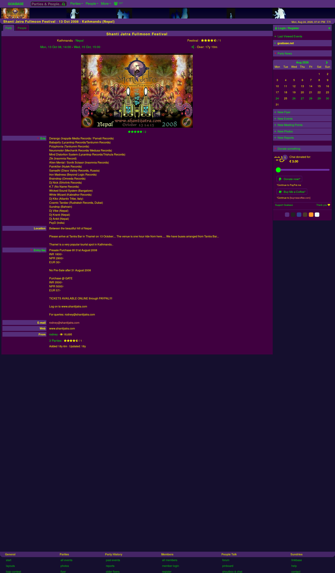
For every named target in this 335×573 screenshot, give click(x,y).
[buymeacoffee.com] (300, 197)
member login (170, 566)
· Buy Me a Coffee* (294, 192)
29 (319, 98)
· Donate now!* (291, 179)
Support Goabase (284, 204)
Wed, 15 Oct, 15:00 (87, 47)
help (294, 566)
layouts (10, 566)
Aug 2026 (302, 62)
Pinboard (227, 566)
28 (310, 98)
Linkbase (296, 560)
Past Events (113, 560)
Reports (110, 566)
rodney (53, 334)
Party (8, 28)
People (22, 28)
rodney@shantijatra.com (64, 323)
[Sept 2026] (327, 62)
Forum (225, 560)
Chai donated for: (300, 157)
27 (302, 98)
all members (169, 560)
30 (327, 98)
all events (66, 560)
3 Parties (55, 340)
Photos (65, 566)
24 (277, 98)
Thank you (321, 204)
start (8, 560)
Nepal (80, 40)
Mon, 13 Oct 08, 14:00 (55, 47)
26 (294, 98)
